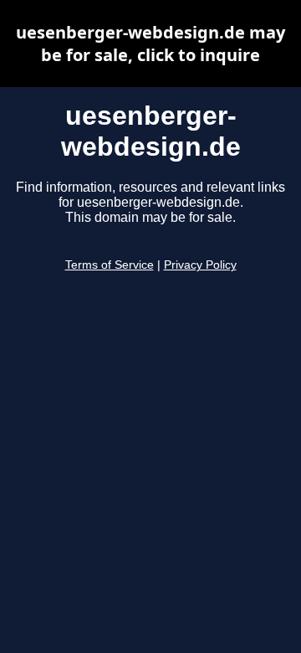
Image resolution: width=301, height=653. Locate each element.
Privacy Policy (200, 265)
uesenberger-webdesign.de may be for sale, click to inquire (150, 43)
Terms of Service (109, 265)
